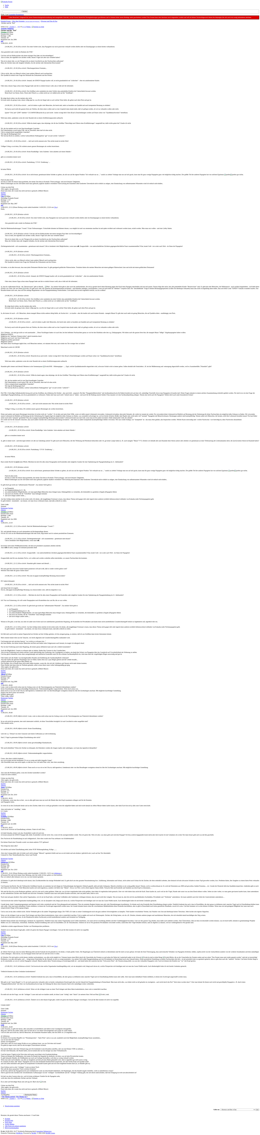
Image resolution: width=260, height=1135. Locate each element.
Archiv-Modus (9, 1124)
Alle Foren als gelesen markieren (15, 1126)
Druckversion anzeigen (12, 1106)
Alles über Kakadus (26, 21)
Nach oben (8, 1122)
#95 (2, 711)
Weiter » (29, 27)
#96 (2, 796)
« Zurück (12, 27)
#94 (2, 683)
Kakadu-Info (9, 1120)
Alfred (3, 674)
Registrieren (20, 14)
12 (25, 27)
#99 (2, 944)
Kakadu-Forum (6, 21)
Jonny (3, 787)
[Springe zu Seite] (38, 27)
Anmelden (12, 14)
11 (23, 27)
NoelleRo (4, 816)
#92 (2, 205)
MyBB (33, 1133)
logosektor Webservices (43, 1131)
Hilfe (6, 7)
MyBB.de (19, 1133)
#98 (2, 871)
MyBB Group (50, 1133)
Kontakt (7, 1119)
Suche (7, 5)
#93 (2, 521)
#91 (2, 41)
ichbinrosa (4, 862)
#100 (2, 1025)
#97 (2, 826)
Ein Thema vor (21, 1097)
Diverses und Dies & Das (49, 21)
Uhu (2, 196)
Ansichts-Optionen (7, 28)
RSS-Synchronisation (12, 1128)
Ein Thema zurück (8, 1097)
